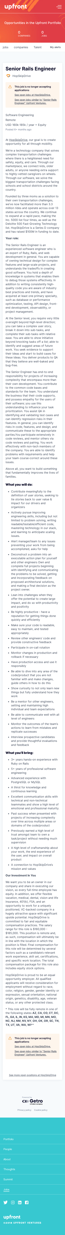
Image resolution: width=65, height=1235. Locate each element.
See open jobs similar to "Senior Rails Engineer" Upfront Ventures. (36, 101)
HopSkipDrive (18, 140)
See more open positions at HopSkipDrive (32, 1075)
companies (21, 47)
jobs (5, 47)
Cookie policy (40, 1110)
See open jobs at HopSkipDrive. (33, 94)
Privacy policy (24, 1110)
